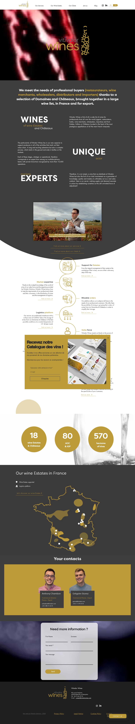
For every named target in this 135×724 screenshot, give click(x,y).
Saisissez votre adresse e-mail (41, 368)
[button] (108, 337)
